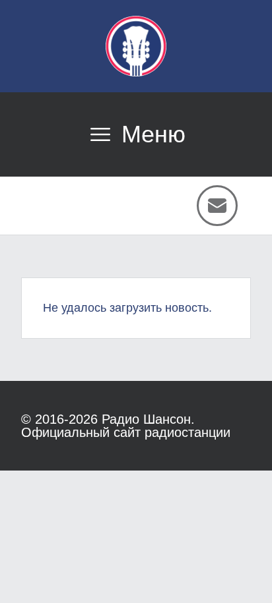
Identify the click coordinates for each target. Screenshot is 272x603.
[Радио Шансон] (136, 46)
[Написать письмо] (217, 205)
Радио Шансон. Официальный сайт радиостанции (125, 426)
